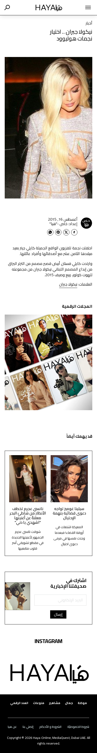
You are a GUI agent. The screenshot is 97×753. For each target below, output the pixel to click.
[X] (66, 232)
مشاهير (54, 703)
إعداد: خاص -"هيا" (63, 223)
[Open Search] (7, 7)
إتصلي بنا (28, 727)
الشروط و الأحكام (50, 727)
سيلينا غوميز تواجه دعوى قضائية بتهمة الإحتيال (69, 513)
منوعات (38, 703)
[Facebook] (74, 232)
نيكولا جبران (68, 284)
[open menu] (82, 7)
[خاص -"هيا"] (86, 223)
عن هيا (12, 727)
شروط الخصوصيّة (78, 727)
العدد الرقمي (19, 703)
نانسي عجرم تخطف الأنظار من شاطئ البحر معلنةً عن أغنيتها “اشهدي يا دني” (28, 515)
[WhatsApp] (50, 232)
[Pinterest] (58, 232)
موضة (82, 703)
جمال (69, 703)
